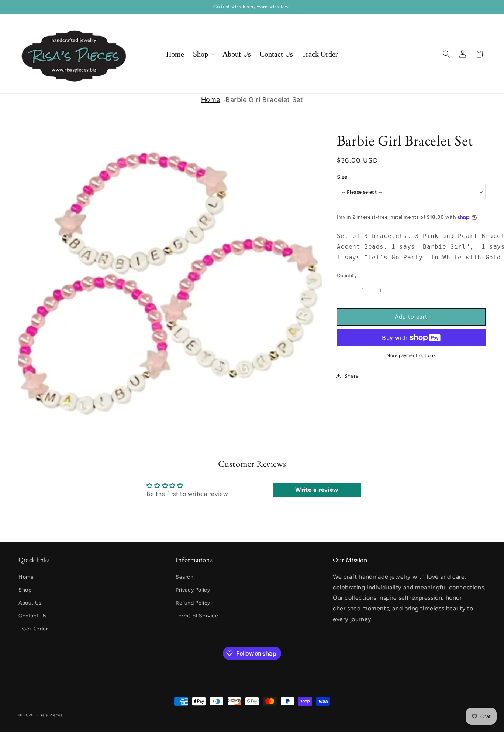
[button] (203, 54)
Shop (24, 590)
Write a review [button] (316, 489)
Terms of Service (197, 616)
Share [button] (351, 376)
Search (185, 577)
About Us (30, 603)
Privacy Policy (193, 590)
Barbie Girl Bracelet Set (264, 99)
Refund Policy (193, 603)
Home (210, 99)
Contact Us (32, 616)
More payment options (411, 355)
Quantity (347, 275)
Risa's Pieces (49, 715)
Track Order (33, 629)
